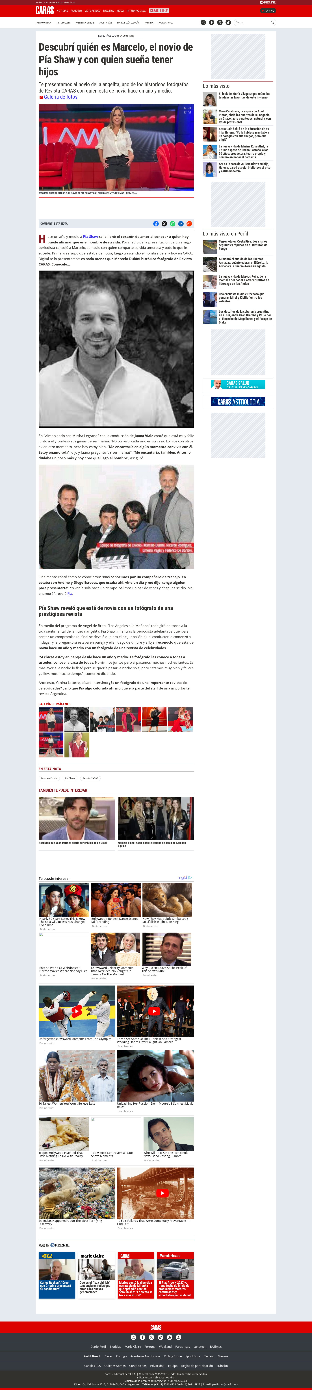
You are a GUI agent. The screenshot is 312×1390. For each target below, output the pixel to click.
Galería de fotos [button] (60, 97)
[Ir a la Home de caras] (45, 13)
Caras (108, 1356)
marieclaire (96, 1256)
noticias (57, 1256)
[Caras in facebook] (211, 22)
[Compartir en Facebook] (156, 223)
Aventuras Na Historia (145, 1356)
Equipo (173, 1366)
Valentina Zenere (84, 22)
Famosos (76, 10)
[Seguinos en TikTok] (228, 22)
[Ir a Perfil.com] (268, 3)
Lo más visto (216, 86)
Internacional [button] (136, 10)
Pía (69, 593)
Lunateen (200, 1347)
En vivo (269, 10)
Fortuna (150, 1347)
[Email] (189, 223)
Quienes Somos (115, 1366)
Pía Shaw (90, 236)
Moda (120, 10)
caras (136, 1256)
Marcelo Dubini (49, 778)
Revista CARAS (90, 778)
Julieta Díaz (105, 22)
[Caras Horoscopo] (238, 405)
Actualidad (92, 10)
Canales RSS (92, 1366)
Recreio (209, 1356)
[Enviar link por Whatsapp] (172, 223)
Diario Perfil (98, 1347)
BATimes (216, 1347)
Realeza (108, 10)
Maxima (223, 1356)
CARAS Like (159, 10)
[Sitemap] (178, 1337)
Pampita (149, 22)
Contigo (121, 1356)
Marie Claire (133, 1347)
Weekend (165, 1347)
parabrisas (175, 1256)
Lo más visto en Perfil (225, 234)
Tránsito (222, 1366)
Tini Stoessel (63, 22)
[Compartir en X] (164, 223)
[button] (116, 151)
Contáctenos (138, 1366)
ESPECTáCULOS (107, 35)
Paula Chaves (166, 22)
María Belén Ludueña (128, 22)
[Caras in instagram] (203, 22)
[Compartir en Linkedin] (181, 223)
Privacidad (157, 1366)
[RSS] (169, 1337)
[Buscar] (272, 22)
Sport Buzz (192, 1356)
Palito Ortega (43, 22)
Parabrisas (182, 1347)
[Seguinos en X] (220, 22)
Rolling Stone (173, 1356)
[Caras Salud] (238, 388)
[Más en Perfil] (60, 1245)
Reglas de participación (197, 1366)
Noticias (62, 10)
